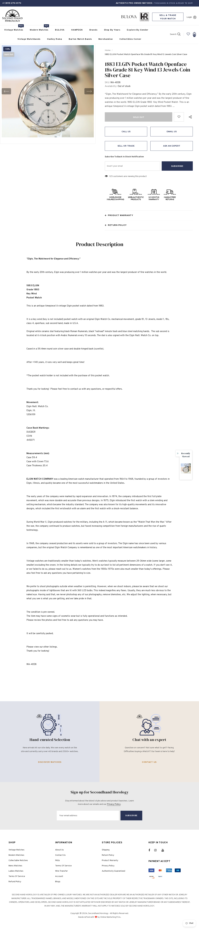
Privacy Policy (113, 804)
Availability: (111, 86)
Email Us (172, 131)
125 (111, 176)
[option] (48, 91)
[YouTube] (164, 850)
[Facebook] (151, 850)
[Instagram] (157, 850)
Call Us (126, 131)
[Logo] (12, 16)
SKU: (107, 82)
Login (189, 17)
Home (108, 50)
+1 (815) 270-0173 (11, 3)
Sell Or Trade (126, 146)
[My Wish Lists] (188, 35)
